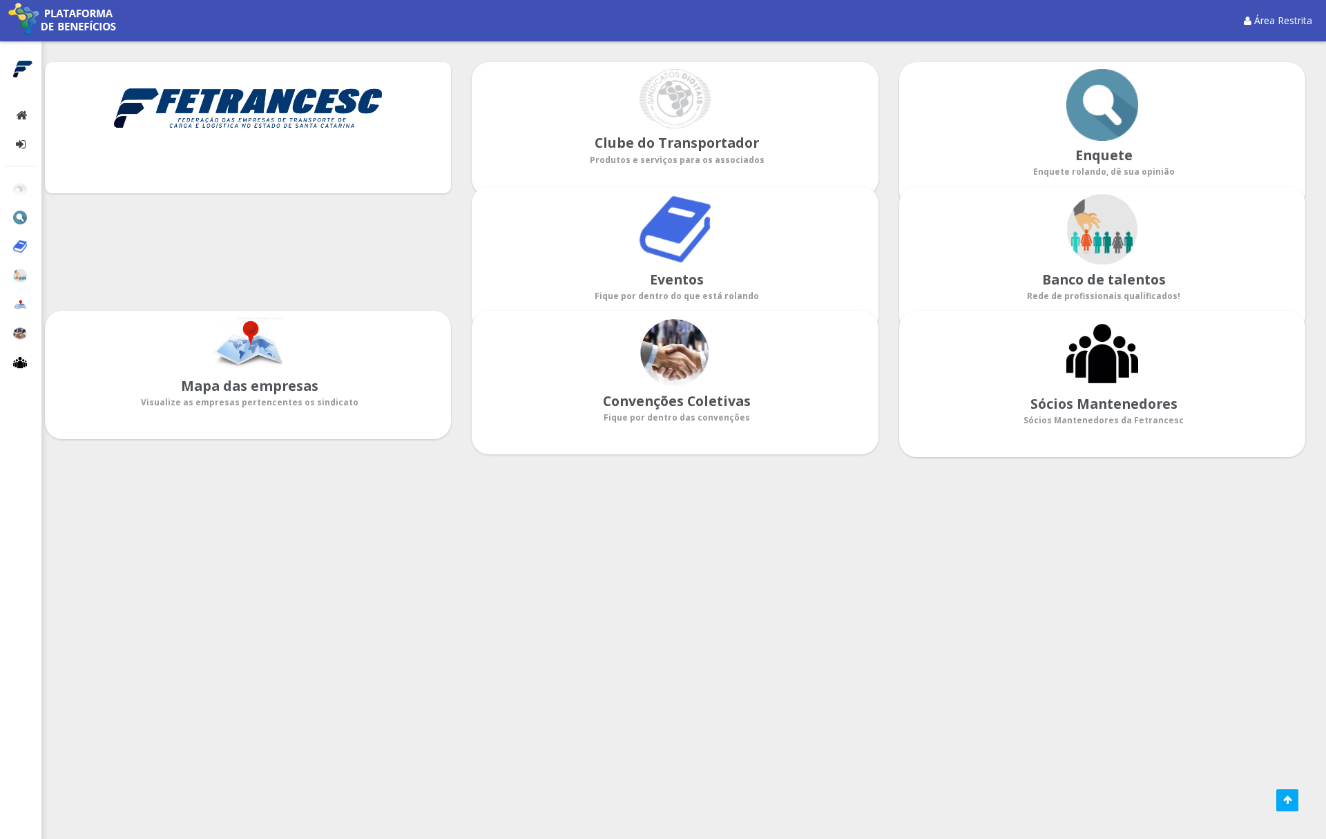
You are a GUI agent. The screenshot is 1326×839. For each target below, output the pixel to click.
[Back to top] (1287, 800)
